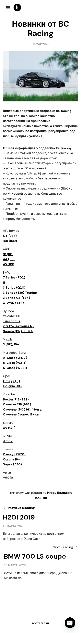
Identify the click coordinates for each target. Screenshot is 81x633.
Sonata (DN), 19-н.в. (18, 331)
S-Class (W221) (15, 368)
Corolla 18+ (11, 459)
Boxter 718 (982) (16, 399)
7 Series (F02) (14, 277)
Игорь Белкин (58, 493)
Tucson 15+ (11, 321)
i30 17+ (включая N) (18, 326)
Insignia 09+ (12, 386)
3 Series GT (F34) (16, 298)
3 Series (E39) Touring (20, 293)
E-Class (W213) (15, 363)
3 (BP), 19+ (11, 344)
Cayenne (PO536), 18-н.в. (22, 409)
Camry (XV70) (14, 454)
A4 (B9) (9, 259)
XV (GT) (9, 428)
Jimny (8, 441)
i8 (4, 282)
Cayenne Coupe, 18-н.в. (21, 414)
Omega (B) (11, 381)
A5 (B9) (8, 264)
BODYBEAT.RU (40, 623)
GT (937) (10, 236)
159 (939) (10, 241)
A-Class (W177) (15, 358)
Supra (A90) (12, 464)
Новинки (40, 498)
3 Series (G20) (14, 287)
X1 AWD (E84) (13, 303)
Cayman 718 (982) (17, 404)
